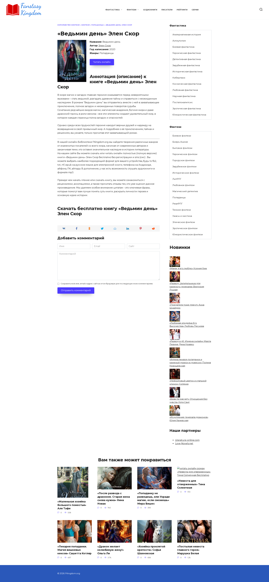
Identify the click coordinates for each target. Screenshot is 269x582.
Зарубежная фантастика (186, 65)
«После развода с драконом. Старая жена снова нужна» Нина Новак (113, 498)
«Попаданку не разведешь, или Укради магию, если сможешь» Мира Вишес (153, 498)
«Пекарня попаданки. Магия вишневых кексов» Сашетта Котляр (74, 550)
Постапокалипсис (182, 102)
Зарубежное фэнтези (184, 166)
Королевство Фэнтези (68, 25)
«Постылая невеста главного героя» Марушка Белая (190, 550)
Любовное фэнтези (183, 185)
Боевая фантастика (183, 47)
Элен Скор (104, 45)
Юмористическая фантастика (189, 114)
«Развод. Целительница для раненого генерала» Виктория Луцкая (187, 286)
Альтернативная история (186, 34)
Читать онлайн (102, 62)
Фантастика (112, 10)
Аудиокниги (150, 10)
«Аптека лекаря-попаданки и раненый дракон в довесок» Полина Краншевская (190, 362)
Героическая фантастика (186, 53)
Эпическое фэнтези (183, 222)
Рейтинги (182, 10)
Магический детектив (185, 191)
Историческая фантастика (187, 71)
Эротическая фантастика (186, 108)
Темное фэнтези (181, 209)
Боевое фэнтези (181, 135)
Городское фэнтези (183, 160)
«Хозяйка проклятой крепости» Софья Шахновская (151, 550)
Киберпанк (178, 77)
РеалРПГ (177, 203)
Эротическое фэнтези (185, 228)
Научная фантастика (183, 96)
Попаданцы (97, 25)
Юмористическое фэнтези (187, 234)
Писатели (166, 10)
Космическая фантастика (186, 84)
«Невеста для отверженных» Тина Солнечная (191, 484)
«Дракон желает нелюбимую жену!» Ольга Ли (110, 550)
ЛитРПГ (176, 179)
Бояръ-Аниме (180, 142)
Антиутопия (179, 40)
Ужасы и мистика (182, 216)
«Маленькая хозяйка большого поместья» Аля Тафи (71, 505)
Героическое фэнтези (184, 154)
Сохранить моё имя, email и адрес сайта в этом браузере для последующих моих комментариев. (107, 284)
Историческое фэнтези (185, 172)
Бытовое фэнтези (182, 148)
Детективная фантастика (186, 59)
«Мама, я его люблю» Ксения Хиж (188, 268)
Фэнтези (131, 10)
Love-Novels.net (184, 443)
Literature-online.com (187, 440)
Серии (195, 10)
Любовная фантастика (185, 90)
